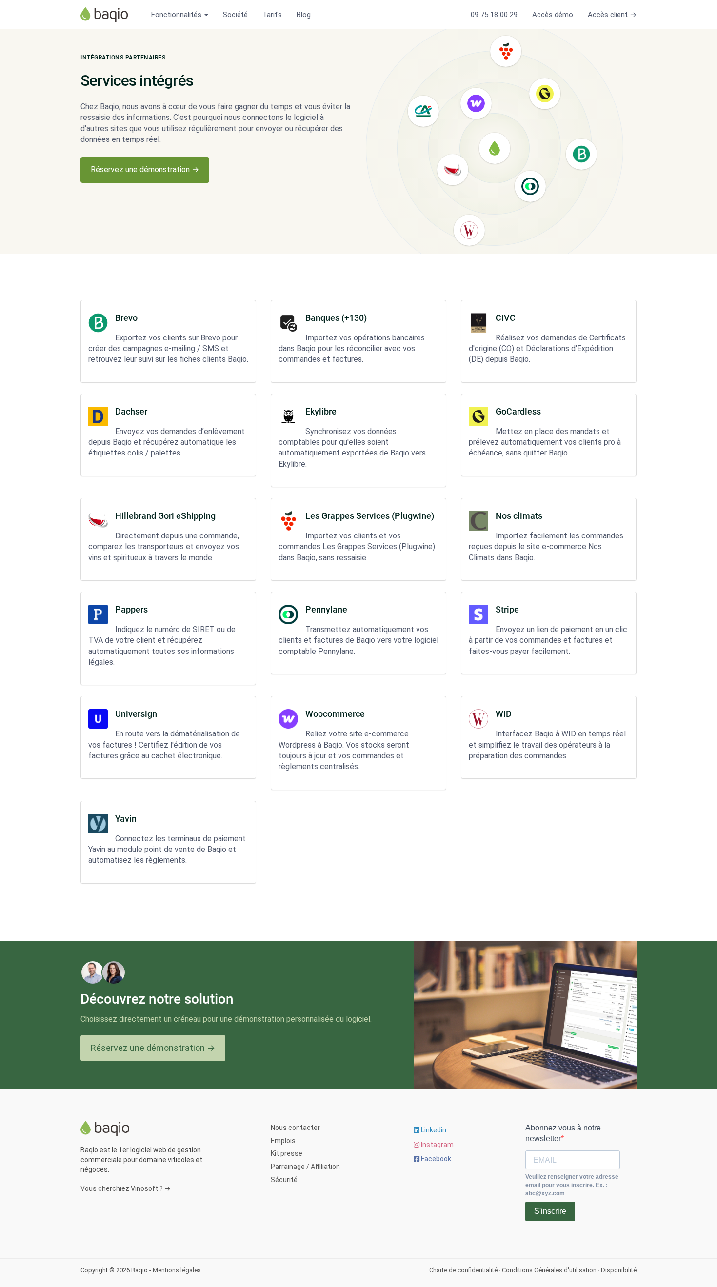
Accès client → (612, 14)
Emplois (283, 1141)
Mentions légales (177, 1270)
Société (235, 14)
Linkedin (432, 1130)
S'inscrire (550, 1211)
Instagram (436, 1144)
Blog (304, 14)
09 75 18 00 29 (494, 14)
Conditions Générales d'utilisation (549, 1270)
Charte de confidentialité (463, 1270)
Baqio (107, 14)
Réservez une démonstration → (145, 169)
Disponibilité (619, 1270)
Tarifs (272, 14)
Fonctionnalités (177, 14)
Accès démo (552, 14)
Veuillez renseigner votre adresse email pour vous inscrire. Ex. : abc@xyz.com (571, 1185)
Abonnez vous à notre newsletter (563, 1133)
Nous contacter (295, 1127)
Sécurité (284, 1180)
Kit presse (286, 1153)
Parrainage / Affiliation (305, 1166)
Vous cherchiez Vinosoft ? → (125, 1188)
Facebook (435, 1159)
